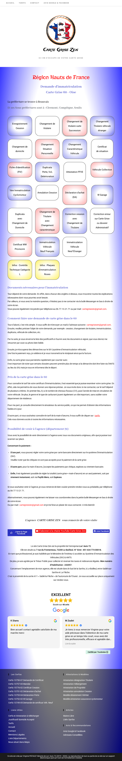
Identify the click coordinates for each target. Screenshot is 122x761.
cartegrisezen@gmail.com (94, 309)
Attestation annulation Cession (77, 691)
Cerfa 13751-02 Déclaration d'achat (24, 691)
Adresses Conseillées (72, 735)
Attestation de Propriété (74, 687)
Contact (12, 731)
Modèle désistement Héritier (76, 695)
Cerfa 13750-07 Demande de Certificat (26, 680)
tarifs (97, 415)
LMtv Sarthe (69, 719)
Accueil (11, 727)
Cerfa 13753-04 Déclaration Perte (23, 695)
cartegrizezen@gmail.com (99, 325)
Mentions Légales (16, 734)
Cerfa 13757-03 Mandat (19, 684)
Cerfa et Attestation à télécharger (23, 716)
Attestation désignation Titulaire (78, 680)
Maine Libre (68, 716)
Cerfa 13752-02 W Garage (20, 699)
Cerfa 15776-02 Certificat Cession (23, 687)
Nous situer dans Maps (19, 742)
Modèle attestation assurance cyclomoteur (83, 699)
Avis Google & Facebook (74, 731)
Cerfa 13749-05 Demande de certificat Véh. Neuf (30, 702)
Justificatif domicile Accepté (21, 719)
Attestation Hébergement (75, 684)
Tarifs (11, 723)
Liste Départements (17, 738)
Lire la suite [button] (70, 643)
